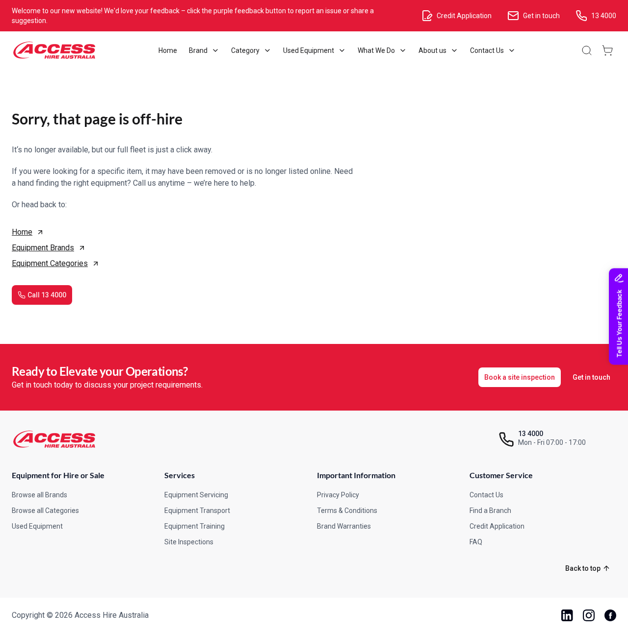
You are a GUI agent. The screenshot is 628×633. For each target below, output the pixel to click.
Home (22, 232)
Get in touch (591, 377)
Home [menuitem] (167, 50)
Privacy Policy (338, 495)
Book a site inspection (519, 377)
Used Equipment (37, 526)
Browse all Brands (39, 495)
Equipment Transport (197, 510)
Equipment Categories (50, 263)
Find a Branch (490, 510)
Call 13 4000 (46, 295)
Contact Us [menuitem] (487, 50)
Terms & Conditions (347, 510)
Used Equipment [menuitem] (308, 50)
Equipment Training (194, 526)
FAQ (476, 542)
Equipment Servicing (196, 495)
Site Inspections (188, 542)
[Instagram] (589, 615)
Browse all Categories (45, 510)
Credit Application (497, 526)
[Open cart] (607, 50)
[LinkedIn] (567, 615)
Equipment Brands (43, 247)
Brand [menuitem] (198, 50)
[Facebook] (610, 615)
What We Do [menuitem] (376, 50)
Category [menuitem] (245, 50)
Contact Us (486, 495)
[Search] (587, 50)
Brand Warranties (344, 526)
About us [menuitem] (432, 50)
